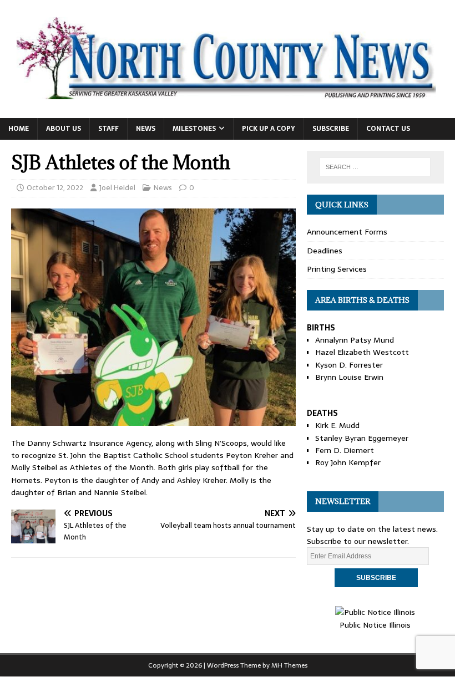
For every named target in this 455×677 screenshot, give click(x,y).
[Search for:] (375, 166)
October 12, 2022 (55, 188)
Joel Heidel (117, 188)
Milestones (194, 128)
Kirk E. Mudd (337, 425)
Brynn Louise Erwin (349, 377)
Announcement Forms (347, 232)
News (145, 128)
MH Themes (289, 665)
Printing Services (337, 269)
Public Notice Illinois (375, 624)
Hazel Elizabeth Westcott (362, 352)
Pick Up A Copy (268, 128)
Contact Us (388, 128)
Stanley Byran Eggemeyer (361, 438)
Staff (108, 128)
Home (18, 128)
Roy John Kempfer (348, 462)
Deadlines (324, 251)
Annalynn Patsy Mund (354, 340)
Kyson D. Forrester (349, 365)
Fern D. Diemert (344, 450)
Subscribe (330, 128)
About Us (63, 128)
